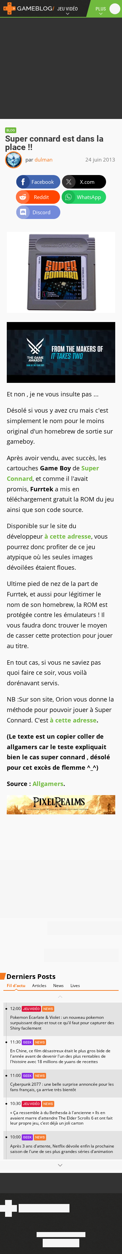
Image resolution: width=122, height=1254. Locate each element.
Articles (39, 985)
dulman (44, 159)
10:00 (62, 1144)
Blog (10, 130)
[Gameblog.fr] (27, 8)
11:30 (60, 1051)
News (58, 985)
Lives (75, 985)
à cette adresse (67, 536)
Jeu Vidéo (67, 8)
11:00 (62, 1082)
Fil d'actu (16, 985)
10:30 (61, 1113)
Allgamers (48, 784)
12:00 (62, 1018)
